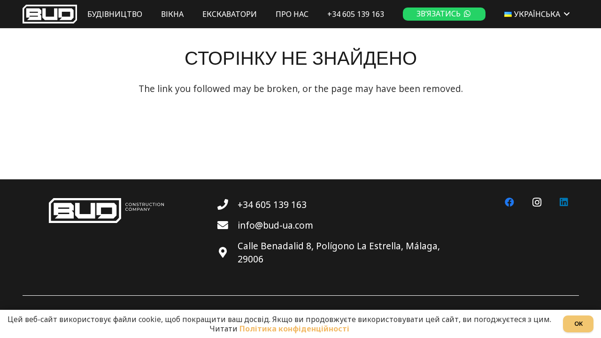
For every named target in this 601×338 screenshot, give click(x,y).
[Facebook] (509, 202)
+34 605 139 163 (272, 205)
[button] (567, 13)
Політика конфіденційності (294, 328)
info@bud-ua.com (275, 225)
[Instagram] (536, 202)
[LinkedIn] (564, 202)
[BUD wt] (50, 14)
